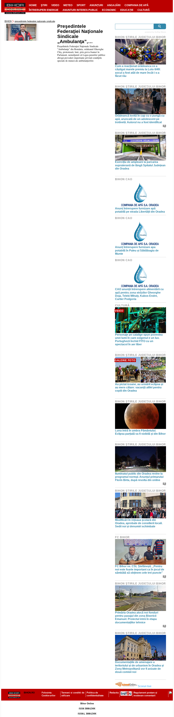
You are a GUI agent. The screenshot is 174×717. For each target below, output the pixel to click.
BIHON (8, 21)
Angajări (113, 5)
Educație (126, 9)
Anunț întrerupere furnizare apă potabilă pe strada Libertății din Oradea (140, 210)
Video (55, 5)
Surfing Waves (160, 32)
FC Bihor (122, 537)
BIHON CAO (123, 179)
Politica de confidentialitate (95, 694)
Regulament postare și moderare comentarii (145, 694)
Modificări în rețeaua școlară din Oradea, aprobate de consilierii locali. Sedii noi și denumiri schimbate (138, 523)
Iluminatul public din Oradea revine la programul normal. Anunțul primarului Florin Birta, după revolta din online (139, 477)
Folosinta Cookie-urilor (48, 694)
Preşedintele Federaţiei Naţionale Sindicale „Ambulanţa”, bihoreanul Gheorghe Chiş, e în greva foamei (81, 34)
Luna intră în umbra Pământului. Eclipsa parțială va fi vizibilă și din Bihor (140, 432)
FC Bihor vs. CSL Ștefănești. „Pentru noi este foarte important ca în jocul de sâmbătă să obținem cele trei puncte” (139, 569)
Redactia (114, 692)
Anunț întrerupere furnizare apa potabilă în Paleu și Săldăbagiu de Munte (137, 250)
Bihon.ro (29, 692)
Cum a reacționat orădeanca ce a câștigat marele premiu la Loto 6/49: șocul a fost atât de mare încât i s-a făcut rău (138, 71)
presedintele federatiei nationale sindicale (35, 21)
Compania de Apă (137, 5)
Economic (109, 9)
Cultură (143, 9)
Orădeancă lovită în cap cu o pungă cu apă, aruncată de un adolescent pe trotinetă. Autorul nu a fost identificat (139, 119)
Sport (81, 5)
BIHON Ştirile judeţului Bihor (140, 37)
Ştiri (44, 5)
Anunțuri (96, 5)
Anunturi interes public (80, 9)
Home (33, 5)
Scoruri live (144, 686)
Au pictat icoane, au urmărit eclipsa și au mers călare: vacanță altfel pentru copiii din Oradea (139, 387)
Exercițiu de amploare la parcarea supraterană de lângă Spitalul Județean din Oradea (140, 165)
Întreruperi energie (43, 9)
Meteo (68, 5)
